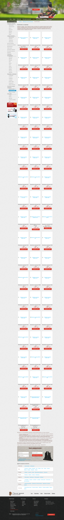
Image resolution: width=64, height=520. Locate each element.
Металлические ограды (28, 487)
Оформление (19, 19)
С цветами (38, 479)
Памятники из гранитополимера (37, 483)
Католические (32, 477)
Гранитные (12, 501)
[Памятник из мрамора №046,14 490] (47, 197)
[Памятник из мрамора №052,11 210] (35, 117)
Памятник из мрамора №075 (35, 144)
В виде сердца (11, 81)
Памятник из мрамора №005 (35, 364)
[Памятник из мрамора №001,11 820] (47, 157)
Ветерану (10, 70)
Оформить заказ (35, 49)
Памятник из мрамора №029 (35, 45)
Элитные (33, 474)
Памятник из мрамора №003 (23, 104)
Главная (20, 21)
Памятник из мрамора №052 (35, 124)
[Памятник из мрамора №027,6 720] (35, 177)
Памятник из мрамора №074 (47, 184)
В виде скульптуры (12, 84)
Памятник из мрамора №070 (23, 404)
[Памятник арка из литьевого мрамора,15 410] (35, 217)
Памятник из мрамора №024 (47, 304)
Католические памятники (11, 44)
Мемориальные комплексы (11, 38)
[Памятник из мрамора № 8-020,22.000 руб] (23, 38)
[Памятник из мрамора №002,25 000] (47, 97)
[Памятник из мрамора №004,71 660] (35, 97)
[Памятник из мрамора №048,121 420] (35, 258)
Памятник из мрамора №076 (47, 224)
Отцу (10, 61)
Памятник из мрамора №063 (47, 284)
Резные (10, 34)
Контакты (50, 19)
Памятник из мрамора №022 (23, 344)
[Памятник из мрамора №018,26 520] (23, 58)
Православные (27, 477)
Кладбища (45, 19)
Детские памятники (10, 43)
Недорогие (10, 29)
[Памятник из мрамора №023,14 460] (23, 317)
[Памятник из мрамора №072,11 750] (23, 117)
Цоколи (10, 96)
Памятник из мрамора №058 (47, 245)
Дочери (10, 66)
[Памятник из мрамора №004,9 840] (23, 377)
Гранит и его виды (12, 92)
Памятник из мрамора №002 (47, 104)
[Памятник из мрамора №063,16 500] (47, 277)
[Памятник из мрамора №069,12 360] (35, 78)
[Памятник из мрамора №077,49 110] (47, 137)
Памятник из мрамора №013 (35, 344)
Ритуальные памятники (11, 49)
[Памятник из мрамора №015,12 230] (47, 317)
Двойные (10, 32)
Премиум (10, 31)
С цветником (11, 75)
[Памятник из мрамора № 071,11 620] (23, 197)
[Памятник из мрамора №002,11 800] (47, 357)
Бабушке (10, 69)
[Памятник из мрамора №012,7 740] (23, 277)
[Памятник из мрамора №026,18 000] (35, 297)
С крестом (29, 472)
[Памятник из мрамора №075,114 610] (35, 137)
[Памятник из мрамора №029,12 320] (35, 38)
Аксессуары (9, 93)
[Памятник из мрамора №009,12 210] (23, 78)
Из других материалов (14, 509)
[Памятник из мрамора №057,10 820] (23, 258)
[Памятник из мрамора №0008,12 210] (35, 277)
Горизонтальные (11, 26)
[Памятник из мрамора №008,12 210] (47, 38)
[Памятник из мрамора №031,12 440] (47, 258)
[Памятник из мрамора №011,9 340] (23, 177)
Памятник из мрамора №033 (35, 384)
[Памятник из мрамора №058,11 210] (47, 238)
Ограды (23, 501)
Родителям (26, 468)
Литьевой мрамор (12, 90)
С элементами (12, 508)
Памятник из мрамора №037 (35, 245)
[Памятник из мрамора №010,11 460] (47, 337)
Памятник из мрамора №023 (23, 324)
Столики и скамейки (12, 99)
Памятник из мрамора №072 (23, 124)
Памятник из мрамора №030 (35, 324)
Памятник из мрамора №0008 (35, 284)
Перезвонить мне (36, 9)
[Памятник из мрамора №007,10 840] (23, 357)
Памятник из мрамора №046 (47, 204)
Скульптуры (11, 40)
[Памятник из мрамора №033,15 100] (35, 377)
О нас (11, 19)
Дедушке (10, 67)
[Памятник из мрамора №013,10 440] (35, 337)
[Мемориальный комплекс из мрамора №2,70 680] (35, 418)
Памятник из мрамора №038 (23, 245)
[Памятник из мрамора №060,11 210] (35, 157)
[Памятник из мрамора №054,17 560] (23, 217)
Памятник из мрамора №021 (35, 204)
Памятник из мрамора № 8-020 (23, 45)
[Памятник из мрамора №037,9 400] (35, 238)
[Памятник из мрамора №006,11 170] (47, 117)
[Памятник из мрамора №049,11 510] (23, 137)
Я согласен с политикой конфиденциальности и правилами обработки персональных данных (24, 459)
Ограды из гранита (35, 487)
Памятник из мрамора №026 (35, 304)
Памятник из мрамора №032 (23, 304)
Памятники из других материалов (11, 87)
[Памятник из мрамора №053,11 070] (47, 58)
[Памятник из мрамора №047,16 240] (23, 157)
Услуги (14, 19)
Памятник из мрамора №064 (47, 384)
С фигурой (10, 78)
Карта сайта (37, 514)
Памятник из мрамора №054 (23, 224)
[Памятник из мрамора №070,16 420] (23, 397)
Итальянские (11, 41)
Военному (10, 72)
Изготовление (36, 501)
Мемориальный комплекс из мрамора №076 (35, 405)
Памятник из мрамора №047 (23, 164)
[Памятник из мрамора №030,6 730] (35, 317)
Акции (34, 19)
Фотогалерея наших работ (27, 19)
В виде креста (11, 83)
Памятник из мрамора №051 (47, 404)
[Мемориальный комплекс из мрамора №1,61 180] (23, 418)
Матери (10, 63)
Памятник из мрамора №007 (23, 364)
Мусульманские (9, 46)
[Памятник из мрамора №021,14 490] (35, 197)
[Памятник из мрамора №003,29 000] (23, 97)
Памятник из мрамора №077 (47, 144)
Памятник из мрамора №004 (35, 104)
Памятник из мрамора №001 (47, 164)
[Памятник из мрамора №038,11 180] (23, 238)
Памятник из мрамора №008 (47, 45)
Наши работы (36, 493)
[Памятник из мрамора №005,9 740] (35, 357)
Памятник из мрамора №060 (35, 164)
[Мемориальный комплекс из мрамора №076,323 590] (35, 397)
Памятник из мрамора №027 (35, 184)
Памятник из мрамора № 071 (23, 204)
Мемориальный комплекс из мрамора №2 (35, 425)
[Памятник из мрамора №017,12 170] (35, 58)
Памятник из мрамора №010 (47, 344)
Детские (36, 469)
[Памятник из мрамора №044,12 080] (47, 78)
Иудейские (9, 52)
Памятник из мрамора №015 (47, 324)
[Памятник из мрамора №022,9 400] (23, 337)
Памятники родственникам (10, 55)
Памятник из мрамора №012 (23, 284)
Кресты (10, 28)
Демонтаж (35, 505)
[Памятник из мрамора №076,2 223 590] (47, 217)
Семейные (12, 506)
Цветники (10, 98)
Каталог (12, 21)
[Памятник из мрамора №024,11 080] (47, 297)
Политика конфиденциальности (39, 515)
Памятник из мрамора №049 (23, 144)
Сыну (10, 64)
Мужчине (10, 58)
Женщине (33, 468)
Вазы (10, 101)
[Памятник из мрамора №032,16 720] (23, 297)
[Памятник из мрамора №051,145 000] (47, 397)
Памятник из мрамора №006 (47, 124)
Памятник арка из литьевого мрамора (35, 225)
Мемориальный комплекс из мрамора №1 (23, 425)
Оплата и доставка (39, 19)
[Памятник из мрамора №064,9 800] (47, 377)
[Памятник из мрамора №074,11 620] (47, 177)
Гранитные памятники (11, 23)
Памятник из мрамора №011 (23, 184)
